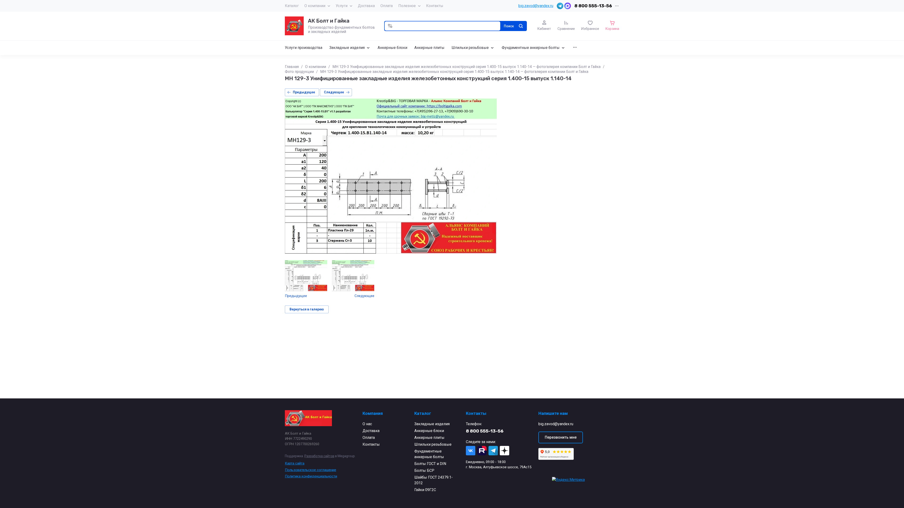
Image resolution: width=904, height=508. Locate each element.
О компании (314, 6)
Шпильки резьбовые (433, 444)
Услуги (341, 6)
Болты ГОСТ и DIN (430, 463)
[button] (390, 26)
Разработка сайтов (319, 456)
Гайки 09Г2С (425, 490)
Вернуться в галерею (307, 309)
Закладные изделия (432, 424)
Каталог (292, 6)
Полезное (407, 6)
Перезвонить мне (561, 437)
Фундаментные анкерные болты (429, 454)
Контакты (434, 6)
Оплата (386, 6)
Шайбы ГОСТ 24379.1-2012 (433, 480)
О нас (367, 424)
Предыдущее (304, 92)
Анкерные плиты (429, 437)
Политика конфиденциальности (311, 476)
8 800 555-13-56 (593, 5)
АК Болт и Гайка (328, 21)
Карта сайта (294, 463)
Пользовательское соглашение (310, 470)
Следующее (334, 92)
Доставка (366, 6)
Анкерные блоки (429, 431)
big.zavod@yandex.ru (535, 6)
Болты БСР (424, 470)
